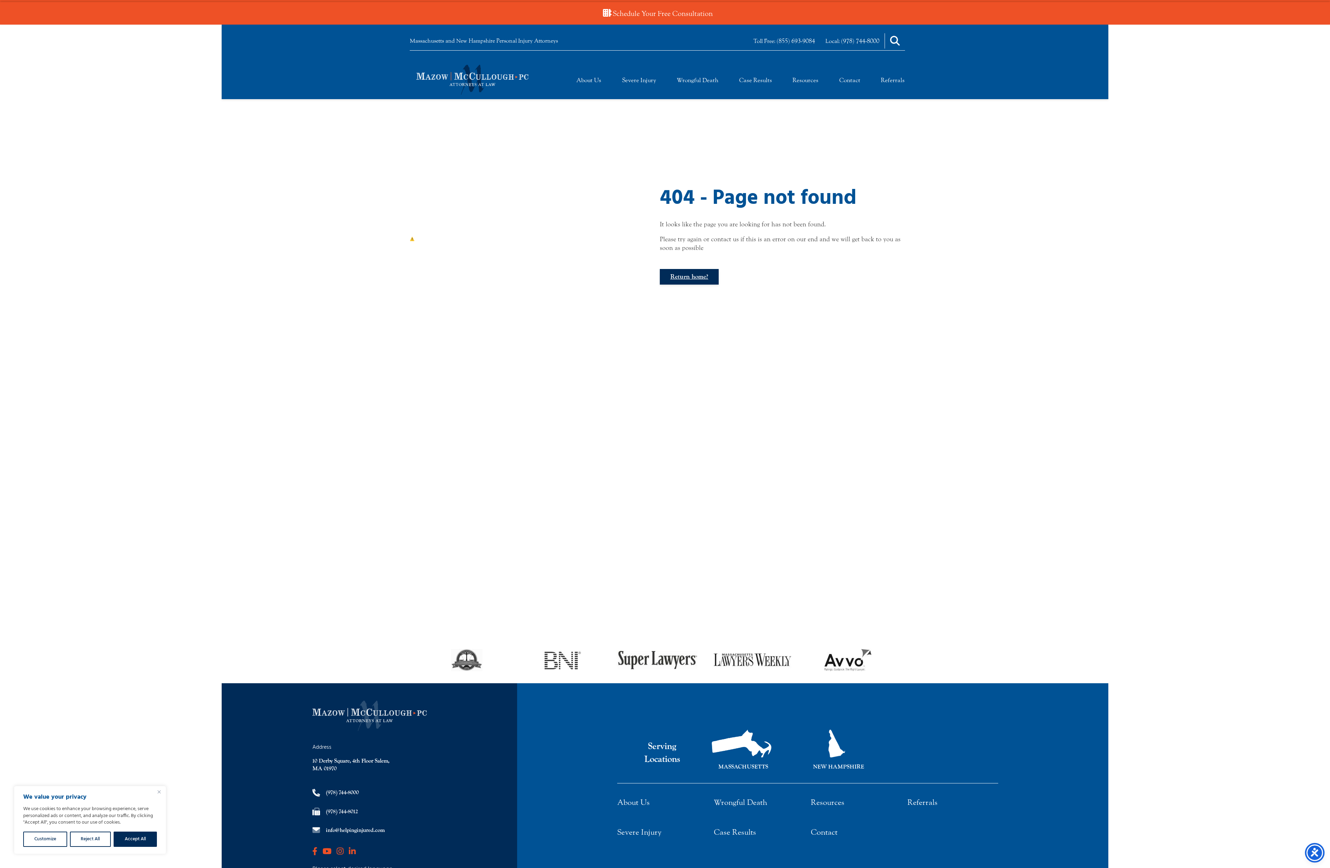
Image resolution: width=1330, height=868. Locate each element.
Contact (849, 80)
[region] (90, 820)
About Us (588, 80)
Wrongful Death (697, 80)
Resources (805, 80)
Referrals (893, 80)
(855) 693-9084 (796, 41)
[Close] (159, 792)
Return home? (689, 277)
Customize (45, 839)
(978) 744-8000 (860, 41)
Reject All (90, 839)
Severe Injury (639, 80)
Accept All (135, 839)
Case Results (755, 80)
